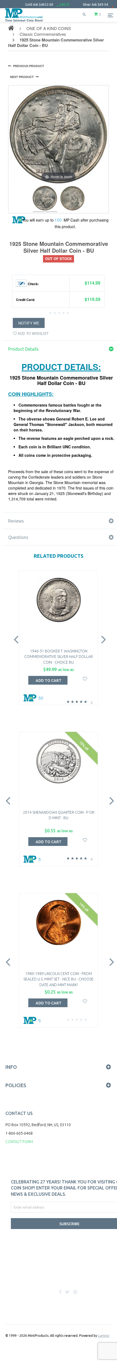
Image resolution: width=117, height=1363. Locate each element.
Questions (18, 537)
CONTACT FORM (19, 1142)
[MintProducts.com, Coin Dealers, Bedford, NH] (38, 1274)
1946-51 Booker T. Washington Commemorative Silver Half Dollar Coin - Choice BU (58, 656)
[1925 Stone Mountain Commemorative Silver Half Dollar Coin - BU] (45, 199)
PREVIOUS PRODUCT (28, 66)
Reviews (16, 520)
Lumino (103, 1335)
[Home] (24, 21)
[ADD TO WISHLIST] (85, 678)
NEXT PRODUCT (22, 77)
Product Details (23, 349)
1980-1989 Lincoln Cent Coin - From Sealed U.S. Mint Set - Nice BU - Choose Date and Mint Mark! (58, 979)
